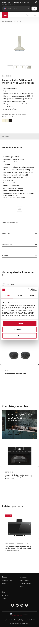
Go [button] (34, 8)
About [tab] (32, 295)
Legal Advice (8, 620)
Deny (19, 336)
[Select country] (31, 15)
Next (34, 67)
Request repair (7, 580)
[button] (16, 8)
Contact (4, 598)
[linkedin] (22, 605)
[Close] (36, 2)
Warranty (5, 583)
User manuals (24, 580)
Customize (18, 330)
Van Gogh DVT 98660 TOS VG (16, 543)
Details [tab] (19, 295)
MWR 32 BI (9, 472)
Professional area (26, 583)
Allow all (19, 324)
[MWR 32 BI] (19, 456)
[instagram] (26, 605)
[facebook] (12, 605)
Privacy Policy (18, 620)
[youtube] (17, 605)
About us (5, 595)
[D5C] (19, 355)
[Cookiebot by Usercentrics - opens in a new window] (28, 289)
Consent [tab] (7, 295)
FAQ (21, 586)
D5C (6, 371)
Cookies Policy (30, 620)
